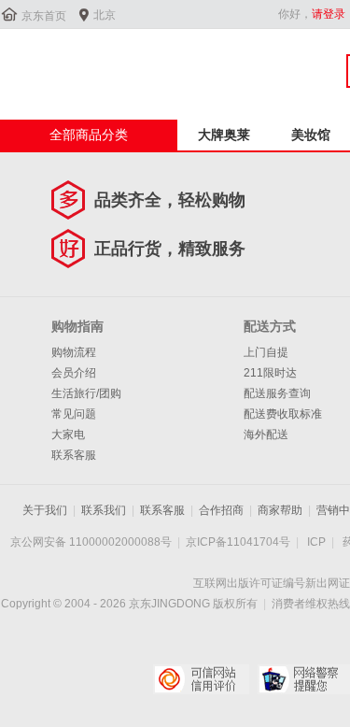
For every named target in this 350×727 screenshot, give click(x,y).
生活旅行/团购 (86, 393)
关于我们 (44, 510)
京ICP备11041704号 (238, 542)
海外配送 (266, 434)
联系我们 (103, 510)
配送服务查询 (277, 393)
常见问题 (73, 414)
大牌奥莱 (224, 134)
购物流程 (73, 352)
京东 (62, 64)
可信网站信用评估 (201, 679)
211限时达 (270, 372)
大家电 (68, 434)
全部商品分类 (88, 134)
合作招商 (221, 510)
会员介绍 (73, 372)
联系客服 (73, 455)
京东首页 (43, 15)
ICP (316, 542)
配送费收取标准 (283, 414)
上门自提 (266, 352)
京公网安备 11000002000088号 (91, 542)
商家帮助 (280, 510)
